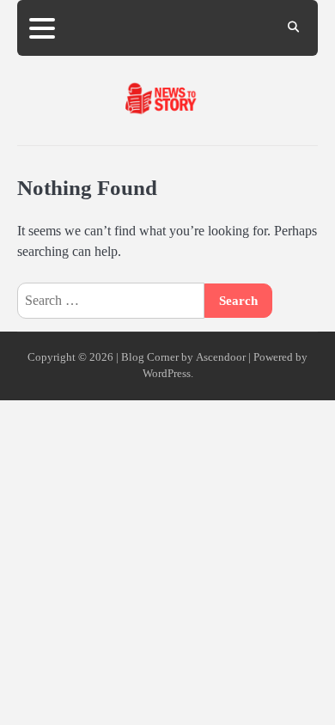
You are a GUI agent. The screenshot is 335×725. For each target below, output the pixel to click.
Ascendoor (221, 357)
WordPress (167, 374)
